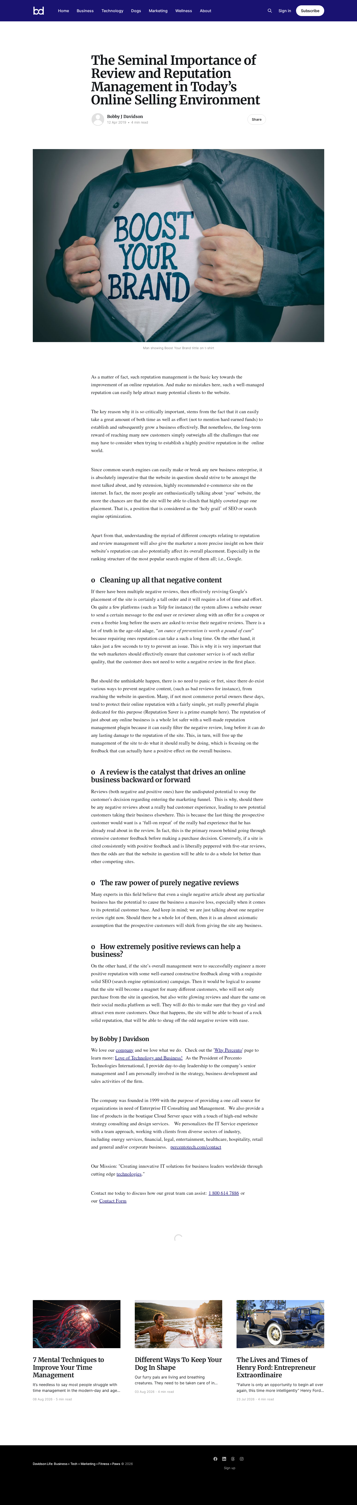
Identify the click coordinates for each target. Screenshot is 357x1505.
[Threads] (233, 1459)
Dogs (136, 10)
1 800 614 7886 (224, 1193)
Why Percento (228, 1050)
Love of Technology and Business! (149, 1057)
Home (63, 10)
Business (85, 10)
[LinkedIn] (224, 1459)
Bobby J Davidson (125, 116)
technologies (129, 1173)
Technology (112, 10)
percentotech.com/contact (195, 1146)
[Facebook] (215, 1459)
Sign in (285, 10)
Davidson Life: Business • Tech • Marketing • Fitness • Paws (76, 1464)
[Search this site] (270, 11)
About (205, 10)
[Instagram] (242, 1459)
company (125, 1050)
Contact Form (113, 1200)
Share (257, 119)
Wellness (183, 10)
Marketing (158, 10)
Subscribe (310, 10)
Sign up (229, 1468)
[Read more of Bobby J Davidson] (98, 119)
